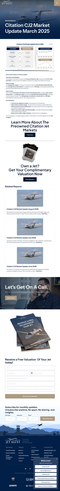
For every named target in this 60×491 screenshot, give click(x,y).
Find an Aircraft (45, 466)
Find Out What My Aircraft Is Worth (46, 478)
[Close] (57, 459)
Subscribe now (47, 418)
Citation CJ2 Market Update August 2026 (22, 209)
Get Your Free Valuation (30, 396)
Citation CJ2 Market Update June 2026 (22, 266)
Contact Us (48, 447)
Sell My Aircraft (45, 474)
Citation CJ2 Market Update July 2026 (21, 238)
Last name (20, 415)
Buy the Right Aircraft (46, 470)
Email (30, 415)
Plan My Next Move (45, 482)
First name (8, 415)
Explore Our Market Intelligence (45, 486)
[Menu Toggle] (57, 3)
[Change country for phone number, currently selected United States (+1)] (32, 373)
